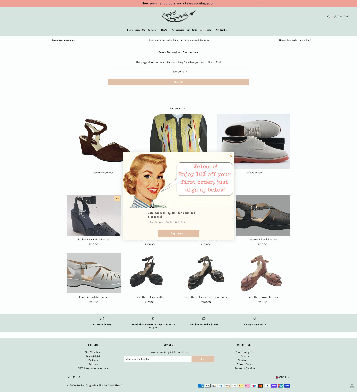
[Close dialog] (231, 156)
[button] (178, 180)
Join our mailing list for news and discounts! (171, 215)
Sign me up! (178, 233)
